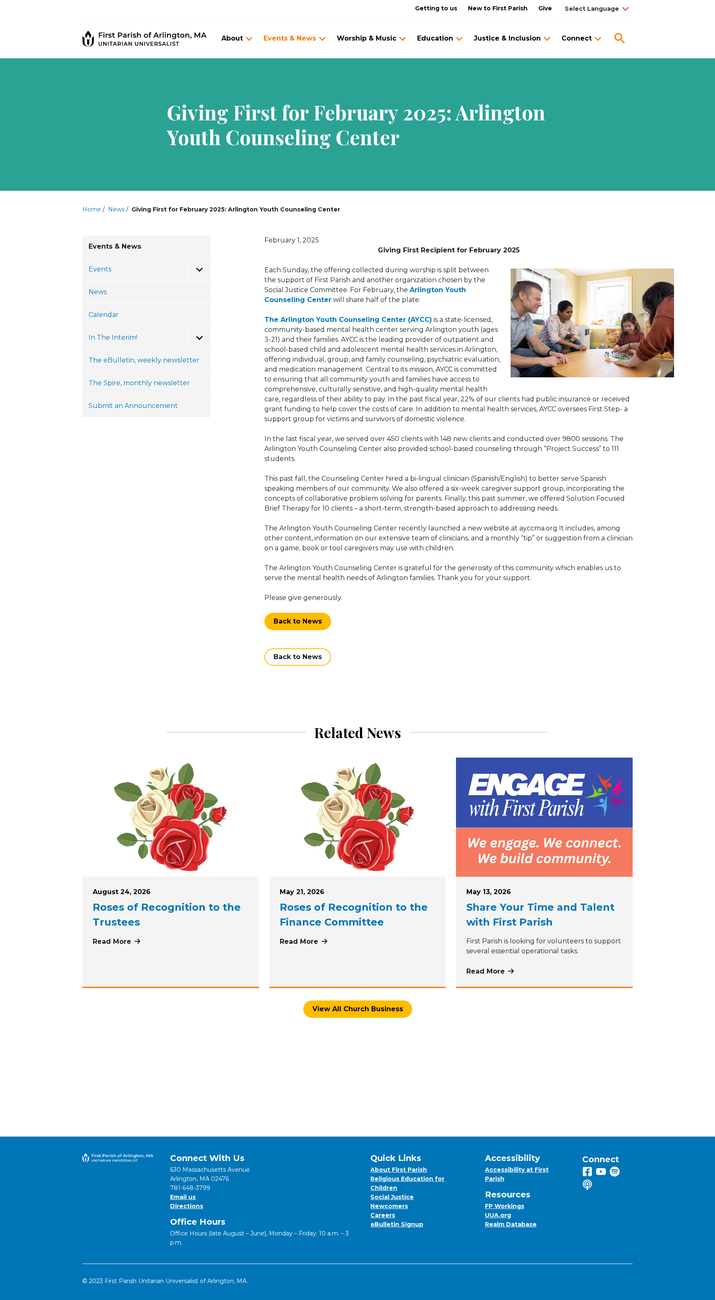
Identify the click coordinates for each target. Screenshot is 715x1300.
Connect (576, 38)
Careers (382, 1215)
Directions (186, 1206)
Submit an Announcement (133, 406)
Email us (183, 1197)
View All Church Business (357, 1009)
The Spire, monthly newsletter (139, 383)
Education (435, 38)
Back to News (298, 621)
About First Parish (398, 1169)
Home (91, 209)
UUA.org (498, 1215)
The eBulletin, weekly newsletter (144, 360)
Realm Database (511, 1224)
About (232, 38)
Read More (171, 941)
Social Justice (392, 1197)
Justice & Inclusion (507, 38)
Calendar (104, 315)
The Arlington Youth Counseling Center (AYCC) (348, 320)
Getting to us (436, 8)
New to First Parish (498, 8)
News (116, 209)
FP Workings (504, 1206)
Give (545, 8)
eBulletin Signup (396, 1224)
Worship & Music (366, 38)
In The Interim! (113, 337)
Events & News (290, 38)
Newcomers (389, 1206)
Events (100, 269)
